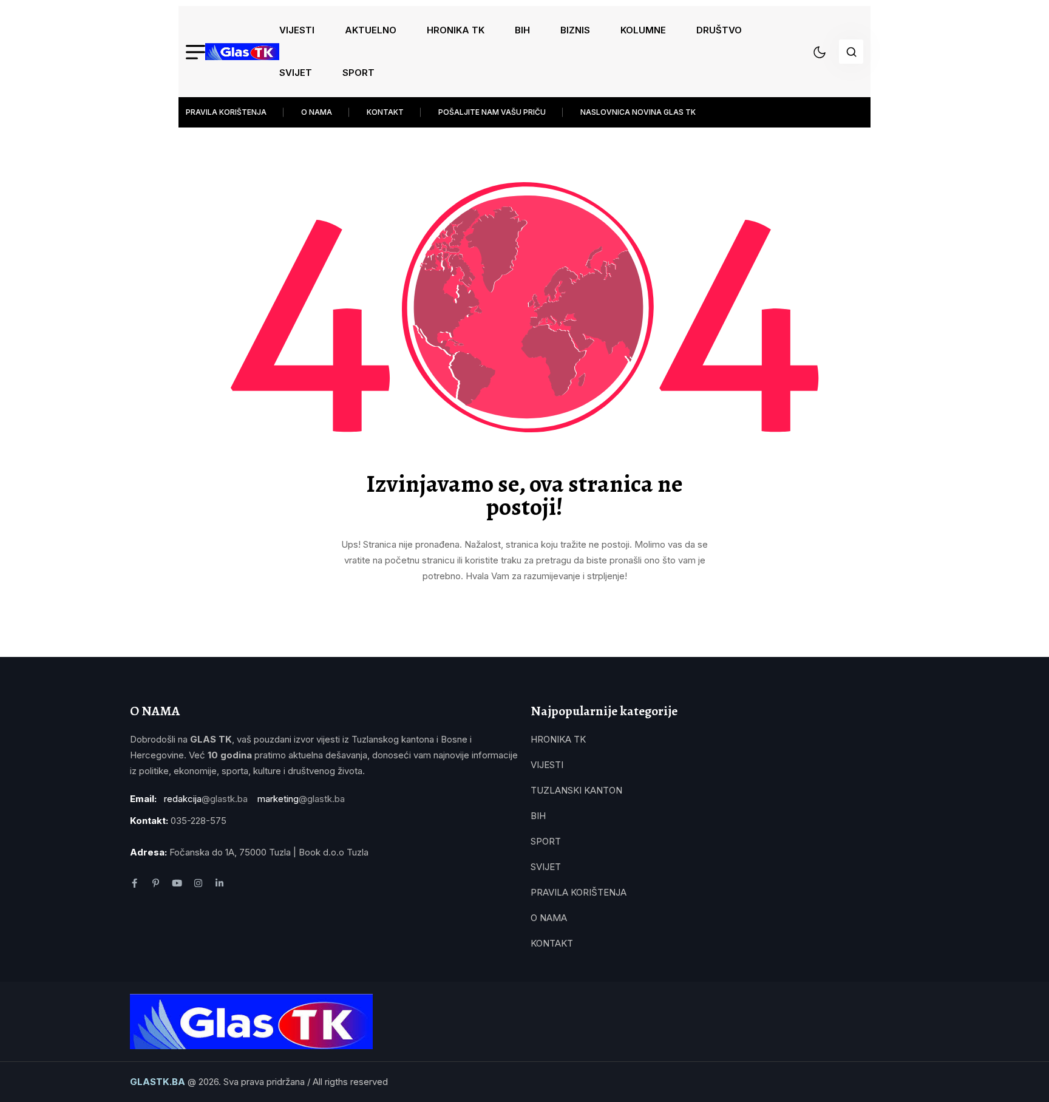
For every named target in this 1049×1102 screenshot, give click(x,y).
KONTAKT (385, 112)
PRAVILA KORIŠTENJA (226, 112)
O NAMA (316, 112)
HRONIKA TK (455, 30)
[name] (242, 51)
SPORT (358, 72)
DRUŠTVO (719, 30)
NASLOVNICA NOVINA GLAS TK (638, 112)
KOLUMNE (643, 30)
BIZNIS (575, 30)
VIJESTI (296, 30)
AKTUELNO (370, 30)
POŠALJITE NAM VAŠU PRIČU (492, 112)
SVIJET (295, 72)
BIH (522, 30)
